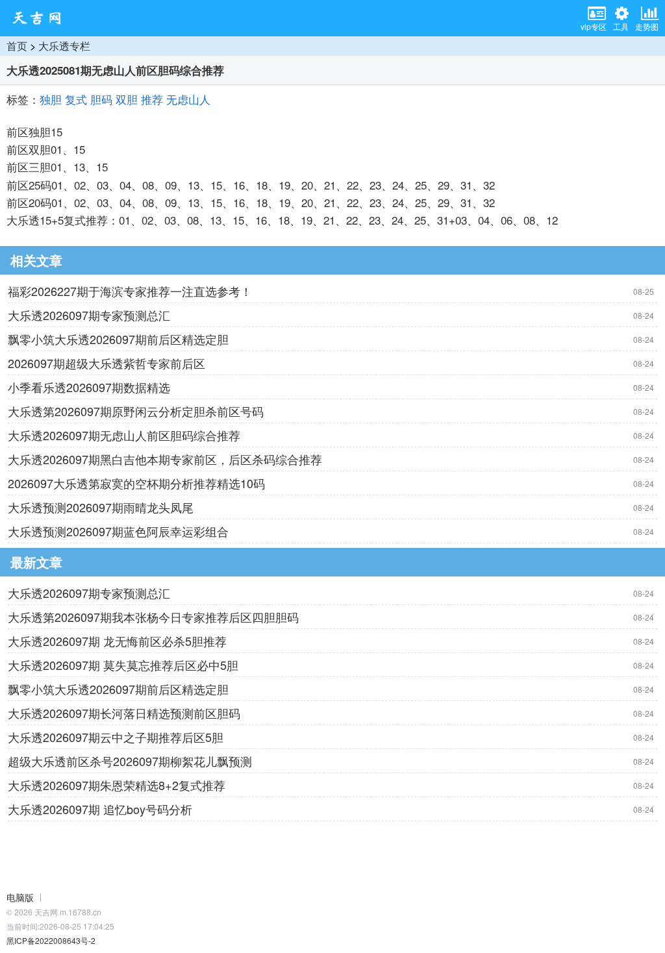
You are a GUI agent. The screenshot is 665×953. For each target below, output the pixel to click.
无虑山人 (188, 99)
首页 (16, 45)
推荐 (152, 99)
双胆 (127, 99)
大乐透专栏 (64, 45)
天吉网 (40, 18)
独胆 (51, 99)
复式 (76, 99)
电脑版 (20, 897)
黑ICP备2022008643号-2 (50, 940)
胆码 (101, 99)
